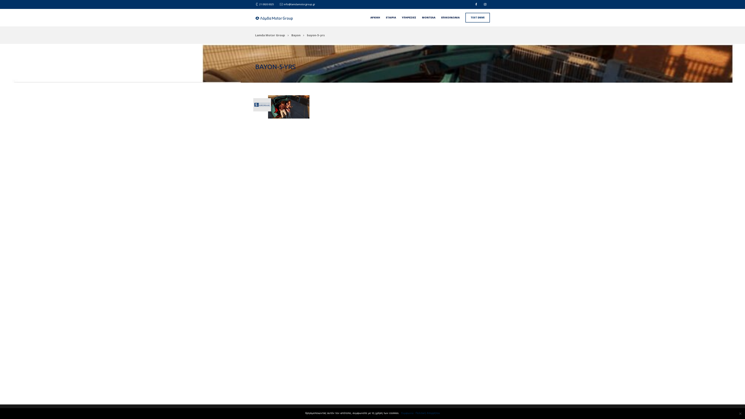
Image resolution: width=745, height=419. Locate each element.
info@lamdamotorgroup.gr (299, 4)
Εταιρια (391, 17)
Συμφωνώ (407, 413)
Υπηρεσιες (409, 17)
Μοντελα (428, 17)
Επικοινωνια (450, 17)
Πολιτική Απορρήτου (428, 413)
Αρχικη (375, 17)
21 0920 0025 (266, 4)
